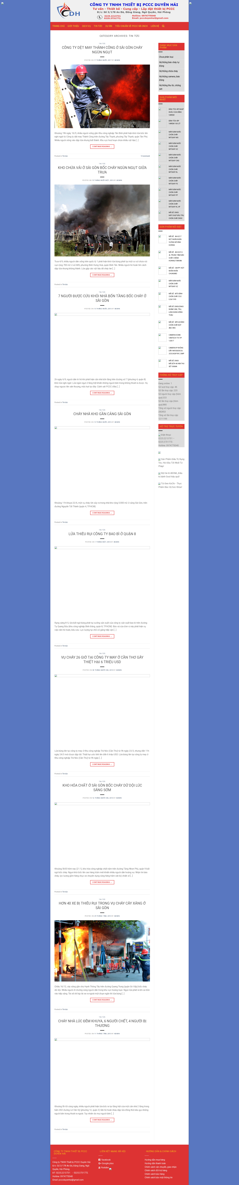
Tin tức (98, 26)
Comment (145, 156)
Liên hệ (155, 26)
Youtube (104, 1167)
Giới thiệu (73, 26)
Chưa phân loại (166, 57)
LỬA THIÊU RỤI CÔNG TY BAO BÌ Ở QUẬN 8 (102, 534)
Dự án (108, 26)
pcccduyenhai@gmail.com (71, 1180)
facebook (105, 1159)
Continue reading (102, 147)
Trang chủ (58, 26)
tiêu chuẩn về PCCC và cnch (131, 26)
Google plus (107, 1163)
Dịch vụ (86, 26)
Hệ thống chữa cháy (168, 71)
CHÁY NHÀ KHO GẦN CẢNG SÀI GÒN (102, 414)
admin (117, 60)
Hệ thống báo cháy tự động (169, 64)
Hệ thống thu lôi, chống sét (170, 87)
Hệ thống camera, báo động (169, 78)
